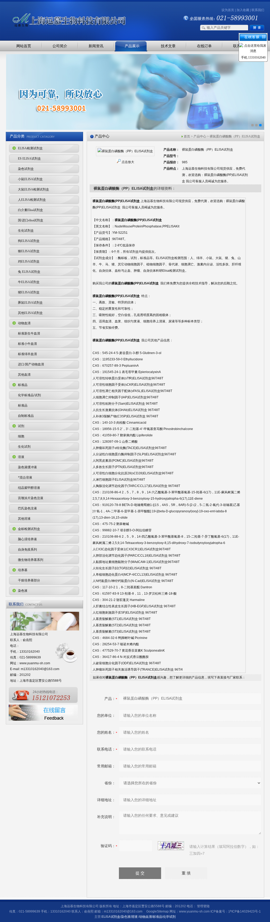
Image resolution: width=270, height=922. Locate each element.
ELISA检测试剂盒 (30, 148)
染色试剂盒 (26, 169)
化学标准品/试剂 (29, 395)
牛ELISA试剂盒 (29, 282)
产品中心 (200, 136)
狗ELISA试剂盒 (29, 241)
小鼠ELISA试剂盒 (30, 179)
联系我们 (258, 10)
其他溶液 (24, 518)
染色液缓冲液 (27, 467)
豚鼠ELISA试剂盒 (30, 302)
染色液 (22, 591)
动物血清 (24, 323)
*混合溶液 (25, 477)
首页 (187, 136)
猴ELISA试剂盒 (29, 251)
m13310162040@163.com (40, 669)
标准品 (22, 385)
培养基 (22, 570)
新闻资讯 (96, 46)
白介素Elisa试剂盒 (30, 210)
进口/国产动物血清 (31, 364)
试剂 (21, 426)
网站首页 (23, 46)
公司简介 (59, 46)
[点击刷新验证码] (171, 845)
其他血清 (24, 374)
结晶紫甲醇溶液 (29, 488)
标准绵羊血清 (27, 354)
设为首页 (227, 10)
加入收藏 (243, 10)
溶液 (21, 457)
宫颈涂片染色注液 (30, 498)
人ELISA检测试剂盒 (32, 200)
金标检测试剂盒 (29, 529)
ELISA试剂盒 (111, 917)
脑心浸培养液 (27, 539)
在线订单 (204, 46)
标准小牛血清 (27, 344)
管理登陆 (203, 906)
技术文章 (168, 46)
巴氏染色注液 (27, 508)
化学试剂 (169, 917)
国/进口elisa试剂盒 (30, 220)
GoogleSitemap (157, 911)
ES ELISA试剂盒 (29, 158)
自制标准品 (26, 416)
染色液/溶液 (129, 917)
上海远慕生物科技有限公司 (61, 11)
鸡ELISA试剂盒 (29, 261)
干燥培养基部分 (29, 580)
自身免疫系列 (27, 549)
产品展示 (132, 46)
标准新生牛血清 (29, 333)
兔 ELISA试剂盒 (29, 272)
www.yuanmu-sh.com (35, 663)
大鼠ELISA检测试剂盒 (33, 189)
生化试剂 (24, 446)
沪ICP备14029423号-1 (244, 911)
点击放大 (128, 162)
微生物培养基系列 (30, 560)
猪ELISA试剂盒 (29, 292)
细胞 (21, 436)
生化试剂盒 (26, 230)
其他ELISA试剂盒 (30, 313)
